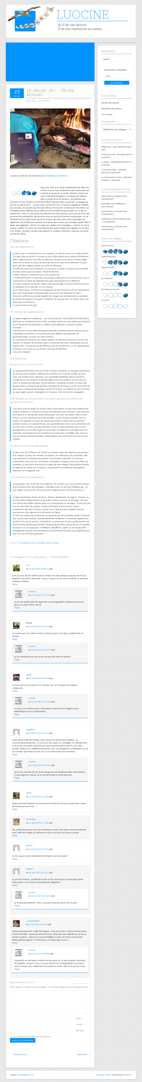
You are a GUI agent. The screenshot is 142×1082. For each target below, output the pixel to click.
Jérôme (29, 845)
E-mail (79, 1024)
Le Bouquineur (32, 920)
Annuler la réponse (79, 983)
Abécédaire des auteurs (112, 108)
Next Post (83, 1054)
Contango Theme (103, 1075)
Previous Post (18, 1054)
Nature (49, 543)
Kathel (29, 674)
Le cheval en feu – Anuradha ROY (116, 154)
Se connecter (107, 114)
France (33, 543)
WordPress (127, 1075)
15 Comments (44, 100)
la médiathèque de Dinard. (56, 175)
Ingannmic (30, 729)
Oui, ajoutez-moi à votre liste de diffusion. (32, 1036)
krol (27, 565)
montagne (41, 543)
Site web (80, 1030)
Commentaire (76, 992)
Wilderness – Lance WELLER (113, 147)
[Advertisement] (50, 62)
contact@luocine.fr (25, 1075)
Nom (78, 1018)
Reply (15, 584)
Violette (29, 869)
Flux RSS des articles (110, 103)
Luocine (31, 591)
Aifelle (28, 793)
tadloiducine (107, 219)
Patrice (104, 196)
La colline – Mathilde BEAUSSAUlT (115, 162)
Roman (56, 543)
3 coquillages (24, 543)
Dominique (31, 819)
